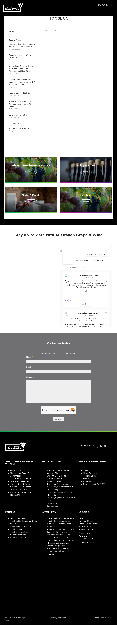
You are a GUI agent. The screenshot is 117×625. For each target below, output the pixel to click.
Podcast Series (89, 476)
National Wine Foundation (22, 487)
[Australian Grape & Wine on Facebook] (68, 259)
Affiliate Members (18, 535)
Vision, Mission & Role (19, 470)
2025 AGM (15, 495)
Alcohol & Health (54, 481)
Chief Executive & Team (20, 481)
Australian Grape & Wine (90, 260)
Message (30, 377)
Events (86, 479)
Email (29, 367)
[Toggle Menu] (111, 10)
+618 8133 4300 (89, 543)
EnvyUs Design (106, 618)
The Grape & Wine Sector (21, 492)
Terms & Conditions (18, 537)
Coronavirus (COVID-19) (94, 484)
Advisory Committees (24, 479)
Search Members (17, 518)
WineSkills (87, 481)
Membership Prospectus (21, 527)
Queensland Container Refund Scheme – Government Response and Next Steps (22, 68)
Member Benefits (17, 529)
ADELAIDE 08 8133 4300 (87, 446)
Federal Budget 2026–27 (19, 93)
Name (29, 357)
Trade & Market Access (57, 479)
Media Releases (90, 473)
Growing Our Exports (56, 476)
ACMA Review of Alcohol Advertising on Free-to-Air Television (20, 104)
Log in (94, 5)
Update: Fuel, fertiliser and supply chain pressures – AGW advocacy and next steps (22, 82)
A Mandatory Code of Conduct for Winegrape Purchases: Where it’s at (19, 125)
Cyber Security (53, 503)
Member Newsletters (19, 532)
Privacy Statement (58, 618)
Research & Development (58, 484)
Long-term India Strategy (20, 115)
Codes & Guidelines (18, 490)
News (85, 470)
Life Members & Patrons (20, 484)
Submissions (52, 506)
